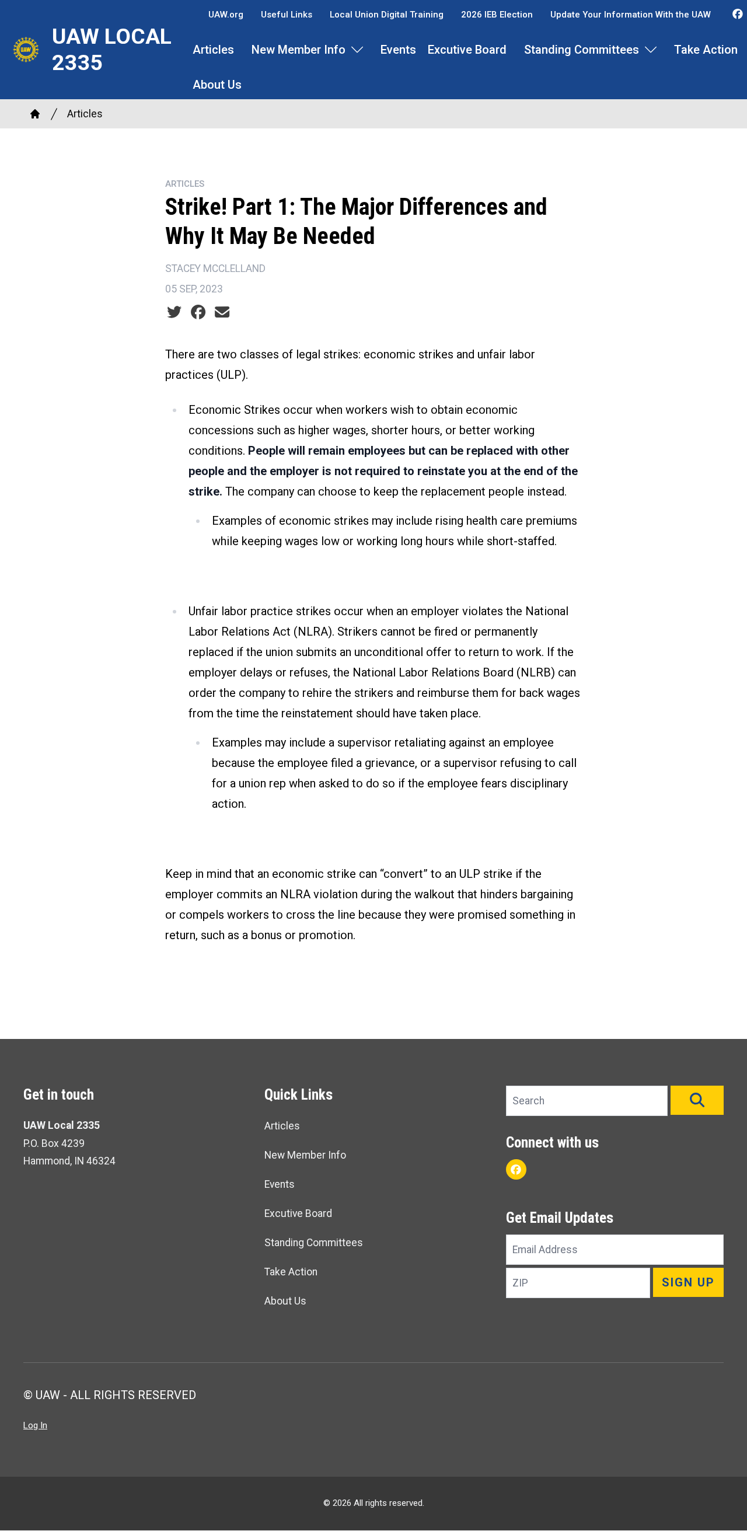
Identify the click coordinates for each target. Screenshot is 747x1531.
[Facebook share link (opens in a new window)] (198, 312)
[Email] (222, 312)
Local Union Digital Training (387, 14)
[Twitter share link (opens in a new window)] (174, 312)
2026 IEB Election (497, 14)
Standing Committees (581, 50)
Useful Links (286, 14)
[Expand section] (357, 49)
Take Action (706, 50)
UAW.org (225, 14)
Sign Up (688, 1282)
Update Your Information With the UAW (630, 14)
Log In (35, 1425)
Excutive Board (467, 50)
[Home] (35, 114)
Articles (213, 50)
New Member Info (298, 50)
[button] (697, 1100)
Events (398, 50)
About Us (217, 85)
